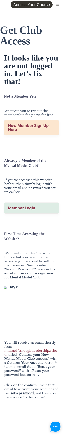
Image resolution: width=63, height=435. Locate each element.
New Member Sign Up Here (29, 127)
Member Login (21, 208)
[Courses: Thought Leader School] (2, 4)
